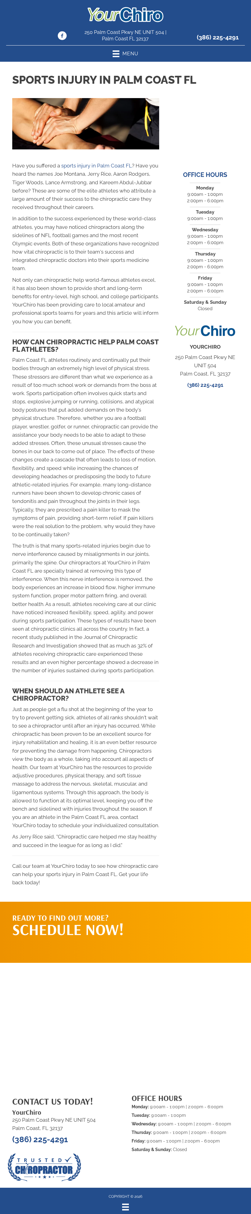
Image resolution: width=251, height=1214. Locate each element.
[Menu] (125, 1207)
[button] (199, 926)
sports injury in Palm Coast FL (96, 166)
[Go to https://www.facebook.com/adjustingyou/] (62, 36)
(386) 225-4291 (218, 37)
